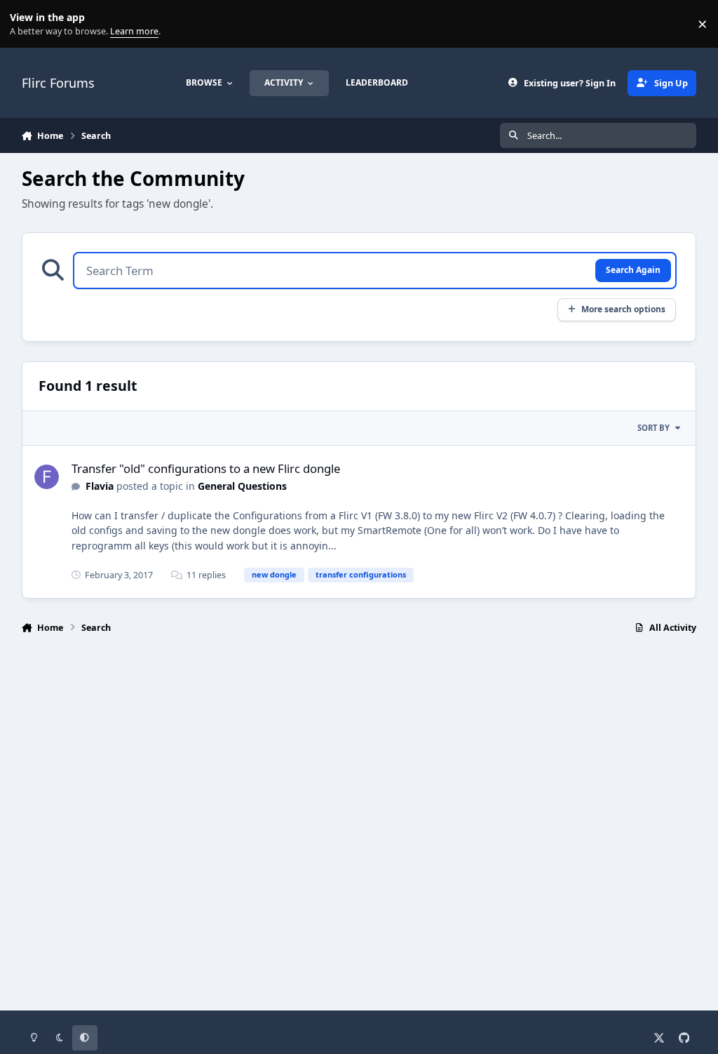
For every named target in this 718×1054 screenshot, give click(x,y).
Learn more (27, 24)
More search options (623, 308)
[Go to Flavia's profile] (46, 477)
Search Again (633, 269)
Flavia (100, 486)
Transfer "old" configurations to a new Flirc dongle (206, 468)
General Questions (242, 486)
